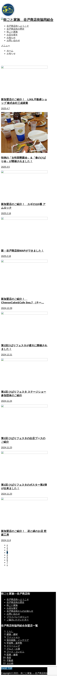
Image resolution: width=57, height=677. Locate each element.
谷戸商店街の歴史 (15, 29)
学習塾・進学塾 (14, 643)
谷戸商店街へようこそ (18, 26)
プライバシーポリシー (18, 617)
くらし (10, 631)
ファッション (13, 637)
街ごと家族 (12, 32)
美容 (9, 657)
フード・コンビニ (15, 652)
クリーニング (13, 646)
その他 (10, 663)
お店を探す (12, 34)
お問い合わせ (13, 40)
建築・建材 (12, 634)
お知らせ (11, 37)
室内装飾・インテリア (18, 640)
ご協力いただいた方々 (18, 620)
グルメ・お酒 (13, 649)
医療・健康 (12, 654)
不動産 (10, 660)
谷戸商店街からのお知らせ (20, 611)
